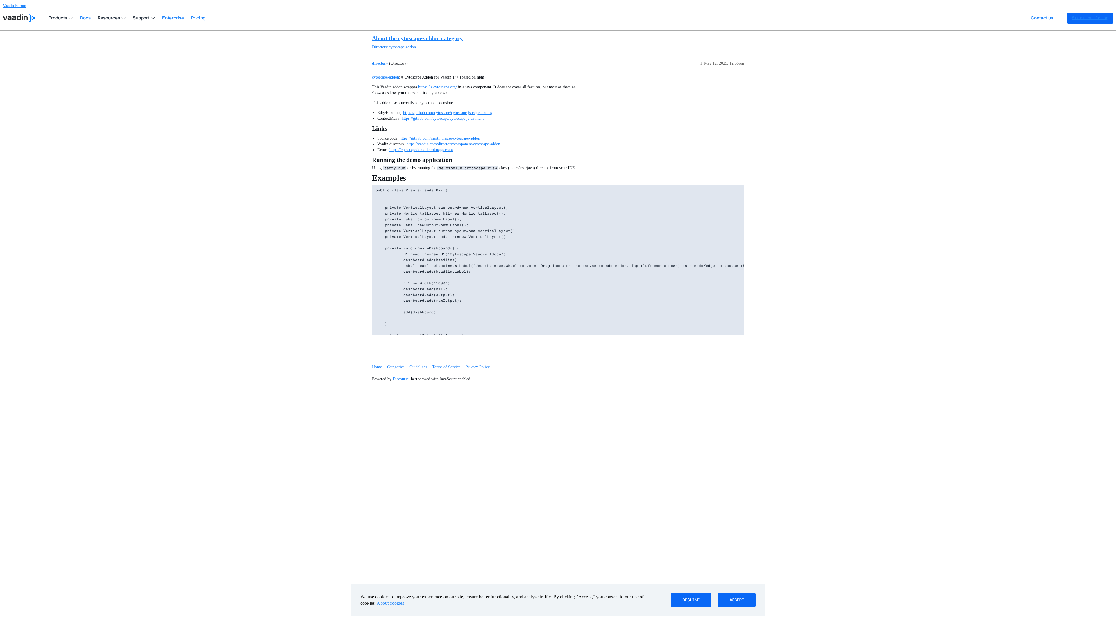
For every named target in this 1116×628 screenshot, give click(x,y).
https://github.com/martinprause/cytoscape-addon (440, 138)
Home (377, 367)
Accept (736, 600)
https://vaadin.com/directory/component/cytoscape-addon (453, 144)
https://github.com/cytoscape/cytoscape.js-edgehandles (447, 112)
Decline (690, 600)
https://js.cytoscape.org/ (437, 87)
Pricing (198, 18)
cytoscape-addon (385, 77)
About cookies (390, 603)
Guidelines (418, 367)
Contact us (1042, 18)
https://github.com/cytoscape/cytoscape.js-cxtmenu (443, 118)
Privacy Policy (478, 367)
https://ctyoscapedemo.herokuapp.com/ (421, 150)
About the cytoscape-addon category (417, 38)
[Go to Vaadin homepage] (19, 18)
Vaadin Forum (14, 5)
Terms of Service (446, 367)
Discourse (401, 379)
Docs (85, 18)
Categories (395, 367)
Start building (1090, 18)
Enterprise (173, 18)
